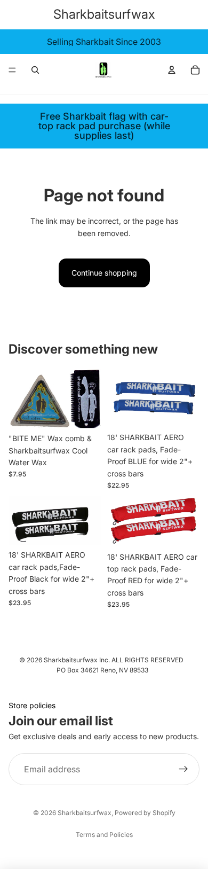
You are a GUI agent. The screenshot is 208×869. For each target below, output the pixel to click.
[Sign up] (183, 769)
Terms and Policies (104, 835)
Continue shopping (104, 272)
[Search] (35, 70)
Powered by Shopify (145, 813)
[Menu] (12, 70)
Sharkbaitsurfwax (84, 813)
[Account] (171, 70)
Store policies (32, 705)
